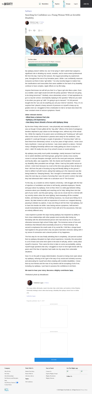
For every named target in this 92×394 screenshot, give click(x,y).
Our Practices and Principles (11, 378)
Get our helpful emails (43, 65)
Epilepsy (28, 11)
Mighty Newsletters (51, 376)
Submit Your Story (29, 371)
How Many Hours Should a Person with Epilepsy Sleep (47, 122)
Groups (68, 4)
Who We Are (8, 371)
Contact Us (48, 371)
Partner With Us (29, 373)
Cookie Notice (8, 384)
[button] (42, 22)
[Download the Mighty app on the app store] (73, 372)
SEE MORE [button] (54, 359)
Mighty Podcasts (50, 378)
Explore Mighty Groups (52, 373)
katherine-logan (31, 296)
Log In (76, 4)
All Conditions (29, 381)
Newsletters (45, 4)
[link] (7, 3)
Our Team (7, 373)
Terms (86, 390)
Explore (57, 4)
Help (6, 380)
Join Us (86, 4)
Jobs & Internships (9, 376)
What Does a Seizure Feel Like (37, 117)
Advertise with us (29, 376)
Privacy (82, 390)
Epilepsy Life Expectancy (36, 120)
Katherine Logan (34, 22)
